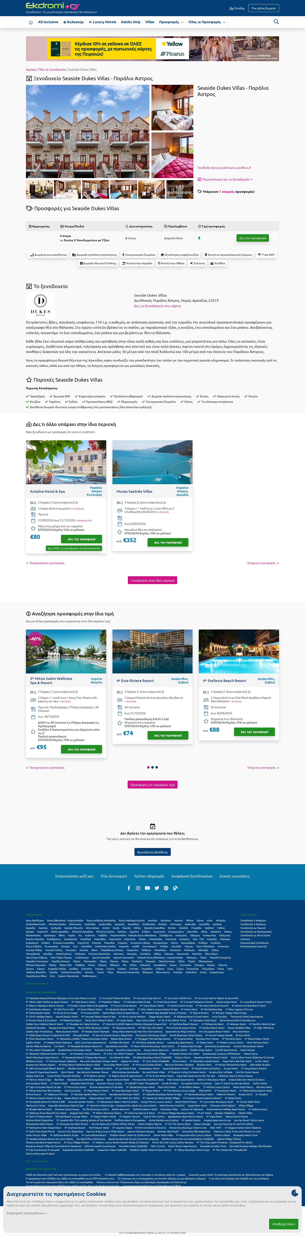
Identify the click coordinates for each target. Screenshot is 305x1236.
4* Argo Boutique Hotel (125, 1090)
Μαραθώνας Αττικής (112, 950)
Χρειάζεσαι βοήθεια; (152, 852)
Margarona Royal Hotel (62, 1027)
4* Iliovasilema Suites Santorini (85, 1046)
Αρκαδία (30, 927)
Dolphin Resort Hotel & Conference (130, 1135)
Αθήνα (189, 920)
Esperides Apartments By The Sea (196, 1075)
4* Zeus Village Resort (76, 1142)
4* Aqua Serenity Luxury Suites (193, 1135)
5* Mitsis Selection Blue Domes (43, 1090)
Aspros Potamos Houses (140, 1131)
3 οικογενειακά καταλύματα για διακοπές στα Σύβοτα (152, 1185)
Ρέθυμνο (115, 965)
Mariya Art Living (35, 1105)
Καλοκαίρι (75, 22)
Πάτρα (124, 961)
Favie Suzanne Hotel (67, 1031)
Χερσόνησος (217, 972)
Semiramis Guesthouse (217, 1046)
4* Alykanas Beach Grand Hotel (191, 1016)
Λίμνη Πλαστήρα (205, 946)
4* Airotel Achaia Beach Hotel (249, 1005)
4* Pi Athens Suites (94, 1075)
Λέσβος (164, 946)
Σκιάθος (73, 968)
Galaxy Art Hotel (130, 1061)
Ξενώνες (245, 939)
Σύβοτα (160, 968)
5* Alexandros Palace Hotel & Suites (117, 1101)
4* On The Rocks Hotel (178, 1124)
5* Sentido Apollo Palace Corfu (88, 1094)
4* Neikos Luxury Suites (230, 1042)
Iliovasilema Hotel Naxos (39, 1124)
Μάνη (94, 950)
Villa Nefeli (205, 1090)
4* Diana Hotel (205, 1042)
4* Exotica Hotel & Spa (180, 1005)
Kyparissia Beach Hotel (175, 1068)
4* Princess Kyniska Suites (147, 1064)
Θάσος (228, 931)
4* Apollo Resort (191, 1120)
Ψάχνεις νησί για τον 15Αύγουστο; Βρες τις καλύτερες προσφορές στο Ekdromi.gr (141, 1182)
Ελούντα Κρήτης (105, 931)
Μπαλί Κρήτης (63, 953)
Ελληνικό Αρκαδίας (82, 931)
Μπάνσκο (80, 953)
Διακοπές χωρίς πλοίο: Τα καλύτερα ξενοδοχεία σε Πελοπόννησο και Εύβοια (231, 1174)
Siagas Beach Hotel (159, 1016)
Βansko (127, 927)
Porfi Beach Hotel (99, 1127)
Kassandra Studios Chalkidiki (78, 1149)
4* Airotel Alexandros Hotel (230, 1064)
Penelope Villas (169, 1109)
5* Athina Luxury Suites (216, 1087)
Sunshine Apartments (128, 1050)
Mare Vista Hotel (145, 1020)
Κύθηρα (203, 942)
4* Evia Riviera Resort (38, 1009)
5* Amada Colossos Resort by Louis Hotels (49, 1138)
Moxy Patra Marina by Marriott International (137, 1031)
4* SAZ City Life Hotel (150, 1027)
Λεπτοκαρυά (149, 946)
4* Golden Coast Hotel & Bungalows (87, 1005)
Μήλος (215, 950)
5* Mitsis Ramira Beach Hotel (255, 1090)
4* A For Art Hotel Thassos (118, 1053)
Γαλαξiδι (183, 927)
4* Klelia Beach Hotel (38, 1012)
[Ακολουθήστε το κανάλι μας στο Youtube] (147, 888)
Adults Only (130, 22)
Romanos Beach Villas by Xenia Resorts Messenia (53, 1146)
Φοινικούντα (163, 972)
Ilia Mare (59, 1079)
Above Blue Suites (121, 1038)
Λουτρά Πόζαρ (34, 950)
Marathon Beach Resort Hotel (211, 1057)
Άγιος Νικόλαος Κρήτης (132, 920)
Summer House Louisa (109, 1083)
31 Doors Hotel (58, 1083)
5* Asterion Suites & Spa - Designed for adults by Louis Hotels (121, 1105)
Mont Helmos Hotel (257, 1042)
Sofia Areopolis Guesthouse (100, 1146)
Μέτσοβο (203, 950)
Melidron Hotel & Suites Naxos (235, 1075)
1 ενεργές (226, 191)
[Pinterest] (166, 888)
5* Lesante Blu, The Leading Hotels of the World (83, 1120)
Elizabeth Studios (35, 1027)
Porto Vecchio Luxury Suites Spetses (172, 1142)
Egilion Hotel (33, 1042)
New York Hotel (167, 1087)
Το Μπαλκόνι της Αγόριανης (85, 1053)
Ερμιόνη (134, 931)
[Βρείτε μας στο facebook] (129, 888)
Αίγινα (200, 920)
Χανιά (203, 972)
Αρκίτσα (43, 927)
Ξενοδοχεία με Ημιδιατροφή (256, 931)
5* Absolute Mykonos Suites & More (46, 1053)
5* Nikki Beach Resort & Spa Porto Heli (48, 1035)
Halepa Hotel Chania (236, 1116)
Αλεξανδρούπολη (35, 924)
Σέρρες (211, 965)
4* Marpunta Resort (123, 1027)
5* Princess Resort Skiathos (61, 1061)
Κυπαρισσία (51, 946)
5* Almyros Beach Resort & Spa (43, 1098)
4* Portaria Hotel (231, 1038)
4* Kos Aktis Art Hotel (127, 1098)
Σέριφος (199, 965)
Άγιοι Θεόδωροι (35, 920)
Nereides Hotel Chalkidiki (133, 1146)
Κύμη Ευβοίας (33, 946)
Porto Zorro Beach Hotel (99, 1020)
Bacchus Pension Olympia (179, 1064)
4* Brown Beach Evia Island (41, 1020)
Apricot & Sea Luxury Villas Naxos (105, 1131)
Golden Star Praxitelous (39, 1031)
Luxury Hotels (104, 22)
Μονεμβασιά (33, 953)
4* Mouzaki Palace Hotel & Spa (98, 1016)
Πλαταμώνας (205, 961)
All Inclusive (48, 22)
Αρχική (31, 69)
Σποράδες (147, 968)
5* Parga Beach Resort (254, 1068)
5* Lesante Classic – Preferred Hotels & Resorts (139, 1127)
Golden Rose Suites (201, 1050)
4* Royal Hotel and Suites (206, 1068)
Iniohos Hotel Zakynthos (39, 1120)
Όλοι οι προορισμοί (37, 983)
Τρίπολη (89, 972)
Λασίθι (135, 946)
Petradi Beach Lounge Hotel (71, 1116)
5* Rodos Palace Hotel (211, 1027)
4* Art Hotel (204, 1113)
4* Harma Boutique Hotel (199, 1094)
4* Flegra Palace (151, 1090)
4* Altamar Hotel (236, 1024)
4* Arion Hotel (189, 1009)
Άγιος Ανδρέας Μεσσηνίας (101, 920)
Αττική (106, 927)
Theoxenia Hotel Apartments (246, 1016)
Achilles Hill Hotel (119, 1042)
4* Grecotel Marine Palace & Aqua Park (217, 998)
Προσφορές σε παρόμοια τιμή (152, 784)
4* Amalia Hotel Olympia (95, 1031)
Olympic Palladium (225, 1113)
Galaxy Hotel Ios (35, 1075)
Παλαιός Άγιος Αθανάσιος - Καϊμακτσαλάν (160, 957)
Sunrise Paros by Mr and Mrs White (233, 1124)
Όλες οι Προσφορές (205, 22)
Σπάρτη (122, 968)
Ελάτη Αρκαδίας (60, 931)
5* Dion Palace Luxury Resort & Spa (158, 1009)
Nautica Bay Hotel (226, 1001)
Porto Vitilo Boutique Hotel (93, 1027)
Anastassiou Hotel (149, 1068)
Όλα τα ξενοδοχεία (36, 1161)
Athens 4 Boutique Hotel (211, 1079)
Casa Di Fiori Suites (154, 1116)
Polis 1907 (216, 1127)
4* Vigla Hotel (214, 1116)
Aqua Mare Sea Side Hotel (237, 1061)
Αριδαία (217, 924)
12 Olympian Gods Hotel (202, 1020)
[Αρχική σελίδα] (31, 22)
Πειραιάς (150, 961)
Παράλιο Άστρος (61, 961)
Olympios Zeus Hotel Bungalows (85, 1079)
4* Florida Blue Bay (211, 1009)
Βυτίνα (172, 927)
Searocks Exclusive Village (151, 1053)
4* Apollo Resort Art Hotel (184, 1053)
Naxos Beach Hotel (75, 1098)
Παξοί (203, 957)
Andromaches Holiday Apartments (226, 1109)
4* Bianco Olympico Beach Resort (45, 1005)
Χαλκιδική (191, 972)
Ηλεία (204, 931)
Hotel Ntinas (247, 1050)
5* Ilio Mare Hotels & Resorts (212, 1005)
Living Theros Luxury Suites (156, 1101)
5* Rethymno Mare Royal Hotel (43, 1127)
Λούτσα (83, 950)
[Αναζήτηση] (276, 21)
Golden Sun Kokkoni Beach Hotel (44, 1024)
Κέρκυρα (225, 939)
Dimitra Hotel (222, 1135)
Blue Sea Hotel (241, 1031)
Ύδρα (110, 972)
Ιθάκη (62, 935)
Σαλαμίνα (145, 965)
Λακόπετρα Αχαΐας (105, 946)
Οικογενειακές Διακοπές (253, 946)
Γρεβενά (209, 927)
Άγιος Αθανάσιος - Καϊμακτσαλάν (65, 920)
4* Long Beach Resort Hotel (256, 1001)
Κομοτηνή (83, 942)
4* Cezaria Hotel (183, 1038)
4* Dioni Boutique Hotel (39, 1038)
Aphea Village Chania (229, 1138)
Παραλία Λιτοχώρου (37, 961)
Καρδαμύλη (70, 939)
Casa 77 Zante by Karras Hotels (232, 1083)
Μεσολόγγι (160, 950)
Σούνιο (110, 968)
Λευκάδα (176, 946)
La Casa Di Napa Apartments (42, 1072)
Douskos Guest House (67, 1109)
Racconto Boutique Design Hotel (98, 1061)
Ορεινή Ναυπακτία (123, 957)
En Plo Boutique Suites (96, 1109)
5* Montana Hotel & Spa (136, 1001)
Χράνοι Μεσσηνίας (68, 976)
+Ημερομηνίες (84, 520)
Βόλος (137, 927)
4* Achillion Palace (189, 1087)
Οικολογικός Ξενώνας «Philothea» (221, 1053)
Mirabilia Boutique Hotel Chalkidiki (152, 1057)
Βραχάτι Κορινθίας (154, 927)
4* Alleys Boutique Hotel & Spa (191, 1149)
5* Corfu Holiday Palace (39, 1016)
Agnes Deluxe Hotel (118, 1079)
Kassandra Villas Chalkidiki (112, 1149)
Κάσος (142, 939)
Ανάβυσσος (149, 924)
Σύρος (180, 968)
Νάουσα (168, 953)
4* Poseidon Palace (109, 1001)
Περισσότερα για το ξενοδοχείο (225, 179)
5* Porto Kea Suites (75, 1087)
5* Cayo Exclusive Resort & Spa (43, 1087)
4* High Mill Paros (264, 1027)
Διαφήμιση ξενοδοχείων (191, 876)
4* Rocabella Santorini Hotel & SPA (45, 1101)
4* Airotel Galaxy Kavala (218, 1035)
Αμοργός (119, 924)
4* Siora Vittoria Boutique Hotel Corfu (152, 1046)
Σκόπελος (86, 968)
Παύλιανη (137, 961)
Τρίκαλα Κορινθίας (71, 972)
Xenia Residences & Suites (163, 1120)
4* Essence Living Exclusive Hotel (187, 1072)
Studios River (204, 1064)
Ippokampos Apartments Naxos (185, 1116)
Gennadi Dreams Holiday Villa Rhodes (250, 1146)
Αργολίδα (204, 924)
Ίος (80, 935)
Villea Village (246, 1105)
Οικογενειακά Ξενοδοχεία (254, 942)
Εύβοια (146, 931)
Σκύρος (99, 968)
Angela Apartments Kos (217, 1120)
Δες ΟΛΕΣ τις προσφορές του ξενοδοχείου (74, 548)
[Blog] (175, 888)
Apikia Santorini (120, 1109)
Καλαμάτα (181, 935)
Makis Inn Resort (226, 1094)
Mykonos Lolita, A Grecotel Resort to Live (237, 1131)
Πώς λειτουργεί (114, 876)
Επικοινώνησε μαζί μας (74, 876)
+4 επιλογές (77, 508)
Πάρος (103, 961)
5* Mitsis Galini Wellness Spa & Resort (47, 1001)
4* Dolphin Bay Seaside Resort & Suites (164, 1012)
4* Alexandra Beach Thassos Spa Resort (84, 1057)
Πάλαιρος (191, 957)
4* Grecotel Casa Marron (147, 998)
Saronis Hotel (179, 1050)
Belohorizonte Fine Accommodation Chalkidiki (188, 1138)
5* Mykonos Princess (56, 1094)
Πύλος (91, 965)
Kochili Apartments (226, 1050)
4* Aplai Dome (233, 1098)
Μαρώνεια (132, 950)
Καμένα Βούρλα (35, 939)
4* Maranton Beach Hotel (119, 1009)
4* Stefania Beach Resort (184, 1024)
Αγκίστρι (152, 920)
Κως (75, 946)
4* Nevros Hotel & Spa (38, 1079)
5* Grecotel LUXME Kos (178, 998)
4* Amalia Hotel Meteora (58, 1042)
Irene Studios (219, 1016)
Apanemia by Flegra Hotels (181, 1031)
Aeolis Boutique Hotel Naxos (186, 1035)
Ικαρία (71, 935)
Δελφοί (30, 931)
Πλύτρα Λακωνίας (36, 965)
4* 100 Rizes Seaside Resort (148, 1042)
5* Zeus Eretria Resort (124, 1005)
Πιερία (191, 961)
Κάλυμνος (224, 935)
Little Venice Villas (36, 1135)
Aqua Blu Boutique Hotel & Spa (65, 1105)
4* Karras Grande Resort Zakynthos (112, 1035)
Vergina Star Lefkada (220, 1072)
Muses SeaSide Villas (239, 1027)
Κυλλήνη (216, 942)
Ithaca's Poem (182, 1057)
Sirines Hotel (243, 1035)
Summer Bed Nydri (168, 1131)
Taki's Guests (158, 1146)
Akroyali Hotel (81, 1035)
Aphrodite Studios (260, 1064)
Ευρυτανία (159, 931)
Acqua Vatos (231, 1068)
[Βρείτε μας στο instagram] (138, 888)
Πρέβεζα (80, 965)
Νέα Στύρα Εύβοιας (36, 957)
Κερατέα (212, 939)
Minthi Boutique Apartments (42, 1057)
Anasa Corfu (245, 1094)
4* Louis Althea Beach (94, 1135)
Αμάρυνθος (105, 924)
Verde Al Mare (170, 1083)
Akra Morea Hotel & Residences (237, 1020)
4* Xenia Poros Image (65, 1012)
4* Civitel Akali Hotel (248, 1101)
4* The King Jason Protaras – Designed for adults (224, 1142)
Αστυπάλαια (92, 927)
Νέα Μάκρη (211, 953)
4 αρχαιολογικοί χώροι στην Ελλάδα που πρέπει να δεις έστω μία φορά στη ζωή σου (72, 1185)
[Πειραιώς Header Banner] (152, 48)
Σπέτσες (133, 968)
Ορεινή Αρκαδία (101, 957)
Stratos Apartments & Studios (106, 1087)
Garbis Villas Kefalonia (38, 1046)
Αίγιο (209, 920)
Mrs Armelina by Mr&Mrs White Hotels (113, 1124)
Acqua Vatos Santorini (156, 1050)
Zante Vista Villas (163, 1135)
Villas (149, 22)
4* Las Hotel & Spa (125, 1068)
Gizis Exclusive (73, 1090)
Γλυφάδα (196, 927)
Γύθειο (221, 927)
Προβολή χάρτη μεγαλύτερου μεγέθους (223, 167)
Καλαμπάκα (209, 935)
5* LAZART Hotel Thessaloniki (142, 1083)
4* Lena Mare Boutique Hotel (216, 1101)
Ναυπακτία (183, 953)
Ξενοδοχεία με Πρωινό (253, 927)
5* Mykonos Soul (258, 1109)
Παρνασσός (90, 961)
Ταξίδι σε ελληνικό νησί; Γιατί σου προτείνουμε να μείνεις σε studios (63, 1174)
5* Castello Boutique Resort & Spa (162, 1094)
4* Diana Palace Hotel (257, 1038)
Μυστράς (132, 953)
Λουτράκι (71, 950)
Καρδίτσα (86, 939)
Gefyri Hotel (260, 1083)
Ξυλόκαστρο (82, 957)
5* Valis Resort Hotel (83, 1001)
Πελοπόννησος (167, 961)
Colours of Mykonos (192, 1109)
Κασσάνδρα (155, 939)
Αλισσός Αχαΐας (57, 924)
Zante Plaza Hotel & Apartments (120, 1012)
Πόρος (52, 965)
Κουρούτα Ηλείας (140, 942)
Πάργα (76, 961)
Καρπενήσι (115, 939)
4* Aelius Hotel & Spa (189, 1046)
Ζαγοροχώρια (176, 931)
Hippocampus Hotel (100, 1098)
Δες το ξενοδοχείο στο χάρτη (157, 305)
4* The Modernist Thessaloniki (230, 1149)
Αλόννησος (75, 924)
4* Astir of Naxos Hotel (39, 1116)
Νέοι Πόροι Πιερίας (61, 957)
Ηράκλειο (216, 931)
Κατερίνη (184, 939)
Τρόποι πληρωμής (149, 876)
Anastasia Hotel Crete (245, 1135)
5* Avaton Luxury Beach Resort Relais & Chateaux (121, 1142)
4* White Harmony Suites (107, 1113)
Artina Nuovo (33, 1094)
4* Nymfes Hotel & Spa (262, 1024)
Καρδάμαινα (54, 939)
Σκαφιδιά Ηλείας (57, 968)
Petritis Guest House (247, 1072)
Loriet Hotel (262, 1061)
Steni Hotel (67, 1072)
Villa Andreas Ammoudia (125, 1072)
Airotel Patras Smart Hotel (248, 1046)
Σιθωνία (222, 965)
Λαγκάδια (86, 946)
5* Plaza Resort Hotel (96, 1090)
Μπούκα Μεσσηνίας (99, 953)
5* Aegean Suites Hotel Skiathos (243, 1127)
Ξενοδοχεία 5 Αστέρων (253, 920)
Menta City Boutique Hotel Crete (188, 1127)
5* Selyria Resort (199, 1012)
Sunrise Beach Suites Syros (249, 1120)
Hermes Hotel (264, 1087)
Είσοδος (239, 8)
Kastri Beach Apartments (182, 1146)
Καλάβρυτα (166, 935)
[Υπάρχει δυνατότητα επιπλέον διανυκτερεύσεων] (76, 502)
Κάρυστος (129, 939)
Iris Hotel (59, 1046)
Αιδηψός (220, 920)
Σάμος (173, 965)
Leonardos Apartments (180, 1042)
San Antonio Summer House (92, 1072)
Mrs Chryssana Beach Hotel (214, 1031)
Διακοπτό (42, 931)
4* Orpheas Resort (75, 1127)
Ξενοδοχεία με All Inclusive (255, 935)
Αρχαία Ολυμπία (74, 927)
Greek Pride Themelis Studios (63, 1075)
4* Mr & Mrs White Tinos (172, 1020)
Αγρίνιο (178, 920)
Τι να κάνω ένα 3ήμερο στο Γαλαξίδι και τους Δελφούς (239, 1178)
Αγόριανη (166, 920)
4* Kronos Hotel (90, 1012)
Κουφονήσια (160, 942)
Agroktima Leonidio (116, 1046)
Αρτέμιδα (56, 927)
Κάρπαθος (100, 939)
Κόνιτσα (96, 942)
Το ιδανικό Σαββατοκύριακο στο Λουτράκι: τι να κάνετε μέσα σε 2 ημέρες (145, 1174)
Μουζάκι (47, 953)
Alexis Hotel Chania (186, 1101)
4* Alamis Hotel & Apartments (125, 1075)
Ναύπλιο (197, 953)
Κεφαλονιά (32, 942)
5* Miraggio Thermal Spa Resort (153, 1038)
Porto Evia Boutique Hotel (181, 1027)
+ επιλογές (163, 511)
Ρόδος (133, 965)
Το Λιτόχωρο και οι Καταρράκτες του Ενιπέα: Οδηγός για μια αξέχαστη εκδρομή (161, 1178)
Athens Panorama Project (40, 1153)
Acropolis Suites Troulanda (196, 1083)
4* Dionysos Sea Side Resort (72, 1124)
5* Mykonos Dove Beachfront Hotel (46, 1113)
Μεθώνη (146, 950)
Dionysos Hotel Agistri (222, 1105)
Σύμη (170, 968)
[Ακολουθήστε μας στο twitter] (157, 888)
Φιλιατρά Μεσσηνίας (128, 972)
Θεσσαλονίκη (33, 935)
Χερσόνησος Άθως (36, 976)
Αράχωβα (190, 924)
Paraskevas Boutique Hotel (124, 1094)
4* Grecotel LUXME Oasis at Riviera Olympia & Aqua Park (134, 1024)
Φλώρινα (148, 972)
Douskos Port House (207, 1038)
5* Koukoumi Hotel (225, 1090)
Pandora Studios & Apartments (43, 1142)
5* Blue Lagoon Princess (239, 1009)
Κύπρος (65, 946)
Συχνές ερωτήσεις (235, 876)
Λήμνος (189, 946)
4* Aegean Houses (129, 1116)
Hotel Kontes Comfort (172, 1105)
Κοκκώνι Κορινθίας (63, 942)
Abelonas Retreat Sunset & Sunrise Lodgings (133, 1138)
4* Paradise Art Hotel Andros (82, 1024)
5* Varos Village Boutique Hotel (176, 1113)
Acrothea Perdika (119, 1057)
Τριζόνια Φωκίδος (36, 972)
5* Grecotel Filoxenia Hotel (114, 998)
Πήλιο (181, 961)
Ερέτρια (122, 931)
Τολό (230, 968)
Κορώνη (122, 942)
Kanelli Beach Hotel (67, 1016)
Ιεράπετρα (49, 935)
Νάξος (157, 953)
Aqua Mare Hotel (197, 1105)
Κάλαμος (195, 935)
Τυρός (100, 972)
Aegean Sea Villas (79, 1113)
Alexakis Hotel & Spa (82, 1083)
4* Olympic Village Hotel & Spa (229, 1012)
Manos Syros (251, 1053)
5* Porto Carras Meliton (132, 1016)
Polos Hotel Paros (243, 1087)
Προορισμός (169, 22)
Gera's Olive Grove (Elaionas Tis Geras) (252, 1057)
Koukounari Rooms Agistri (40, 1064)
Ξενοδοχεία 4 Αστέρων (253, 924)
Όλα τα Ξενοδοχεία (52, 69)
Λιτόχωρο (223, 946)
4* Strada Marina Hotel (39, 1109)
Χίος (52, 976)
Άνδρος (163, 924)
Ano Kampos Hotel (36, 1083)
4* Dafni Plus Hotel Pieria (40, 1131)
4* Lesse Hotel (124, 1020)
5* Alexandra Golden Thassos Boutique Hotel (82, 1038)
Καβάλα (102, 935)
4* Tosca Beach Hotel (152, 1005)
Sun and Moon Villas (153, 1072)
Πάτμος (114, 961)
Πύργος (102, 965)
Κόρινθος (109, 942)
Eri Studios (262, 1094)
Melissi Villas (245, 1113)
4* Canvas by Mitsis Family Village (161, 1098)
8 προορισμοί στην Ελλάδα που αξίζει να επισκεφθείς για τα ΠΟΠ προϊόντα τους (70, 1178)
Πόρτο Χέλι (65, 965)
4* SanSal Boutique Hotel (140, 1087)
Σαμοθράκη (160, 965)
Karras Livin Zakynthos (70, 1131)
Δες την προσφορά (252, 238)
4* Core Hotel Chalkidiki (156, 1061)
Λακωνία (124, 946)
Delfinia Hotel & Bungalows (130, 1120)
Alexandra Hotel (103, 1068)
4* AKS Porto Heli (64, 1009)
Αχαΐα (116, 927)
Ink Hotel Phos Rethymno (90, 1138)
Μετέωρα (189, 950)
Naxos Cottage (202, 1124)
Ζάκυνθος (192, 931)
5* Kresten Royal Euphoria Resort (202, 1098)
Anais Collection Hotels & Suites (247, 1079)
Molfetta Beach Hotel (145, 1109)
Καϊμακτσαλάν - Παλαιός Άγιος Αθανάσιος (133, 935)
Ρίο (124, 965)
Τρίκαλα (53, 972)
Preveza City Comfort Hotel (148, 1079)
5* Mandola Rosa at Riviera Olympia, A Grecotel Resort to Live (61, 998)
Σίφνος (41, 968)
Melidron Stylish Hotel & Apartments (150, 1149)
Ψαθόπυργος (89, 976)
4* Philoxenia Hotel (212, 1024)
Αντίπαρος (176, 924)
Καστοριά (171, 939)
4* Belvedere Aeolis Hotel (204, 1061)
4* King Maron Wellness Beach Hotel (79, 1064)
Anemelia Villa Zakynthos (196, 1131)
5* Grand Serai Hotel (165, 1001)
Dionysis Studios (104, 1050)
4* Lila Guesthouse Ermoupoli (42, 1149)
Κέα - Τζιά (198, 939)
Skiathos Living (34, 1061)
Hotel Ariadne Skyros (150, 1124)
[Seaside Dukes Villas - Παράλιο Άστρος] (87, 131)
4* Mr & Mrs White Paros (159, 1075)
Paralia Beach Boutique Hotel (74, 1050)
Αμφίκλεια (133, 924)
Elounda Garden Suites (81, 1101)
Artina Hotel (180, 1061)
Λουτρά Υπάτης (53, 950)
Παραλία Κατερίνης (220, 957)
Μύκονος (118, 953)
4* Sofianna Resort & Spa (64, 1135)
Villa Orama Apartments (180, 1079)
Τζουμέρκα (208, 968)
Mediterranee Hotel (79, 1068)
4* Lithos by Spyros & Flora (139, 1113)
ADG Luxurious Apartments (90, 1042)
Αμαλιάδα (90, 924)
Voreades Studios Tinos (213, 1146)
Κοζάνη (45, 942)
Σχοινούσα (193, 968)
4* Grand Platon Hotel (89, 1009)
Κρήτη (174, 942)
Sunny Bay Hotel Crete (116, 1064)
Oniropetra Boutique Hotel (151, 1035)
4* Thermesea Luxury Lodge (179, 1090)
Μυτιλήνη (145, 953)
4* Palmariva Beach (71, 1020)
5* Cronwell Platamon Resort (196, 1001)
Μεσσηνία (175, 950)
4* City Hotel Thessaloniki (40, 1050)
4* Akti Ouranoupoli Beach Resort (45, 1068)
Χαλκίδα (177, 972)
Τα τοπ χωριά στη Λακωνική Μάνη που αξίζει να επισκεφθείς (59, 1182)
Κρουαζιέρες (188, 942)
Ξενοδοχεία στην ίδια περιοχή (152, 580)
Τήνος (220, 968)
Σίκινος (30, 968)
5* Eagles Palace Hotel (103, 1116)
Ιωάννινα (90, 935)
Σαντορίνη (185, 965)
